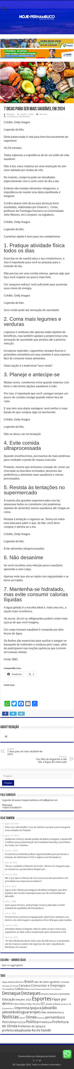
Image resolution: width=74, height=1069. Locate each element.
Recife (36, 1030)
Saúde (46, 1030)
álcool (20, 618)
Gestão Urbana (52, 1004)
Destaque (11, 993)
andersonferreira (16, 982)
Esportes (41, 999)
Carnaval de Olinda (10, 986)
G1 (43, 1004)
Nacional (43, 114)
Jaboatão (49, 1008)
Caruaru (25, 985)
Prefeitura (45, 1022)
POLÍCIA (21, 1022)
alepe (4, 982)
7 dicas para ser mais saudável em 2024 (25, 752)
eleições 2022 (23, 999)
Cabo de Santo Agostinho (46, 982)
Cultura (19, 989)
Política (32, 1021)
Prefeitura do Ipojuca (31, 1026)
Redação (10, 114)
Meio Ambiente (49, 1012)
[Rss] (34, 1060)
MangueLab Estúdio (46, 1056)
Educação (8, 999)
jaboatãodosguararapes (21, 1012)
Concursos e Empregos (48, 985)
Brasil (28, 982)
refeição (9, 343)
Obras (22, 1018)
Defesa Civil (29, 989)
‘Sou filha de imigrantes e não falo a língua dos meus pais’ (51, 759)
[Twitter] (40, 1060)
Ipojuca (35, 1008)
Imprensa (22, 1008)
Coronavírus (8, 989)
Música (60, 1012)
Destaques (31, 993)
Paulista (41, 1018)
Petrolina (9, 1022)
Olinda (31, 1017)
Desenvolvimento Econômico (48, 989)
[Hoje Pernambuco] (37, 17)
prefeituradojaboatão (16, 1030)
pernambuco (55, 1017)
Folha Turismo (33, 1004)
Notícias (10, 1016)
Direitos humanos (50, 994)
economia (64, 993)
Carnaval (64, 982)
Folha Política (19, 1004)
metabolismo (54, 258)
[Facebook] (37, 1060)
